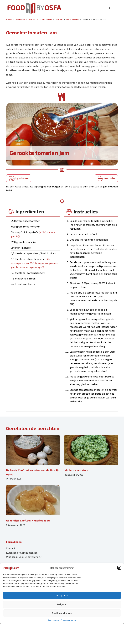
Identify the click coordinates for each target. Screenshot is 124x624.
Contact (10, 548)
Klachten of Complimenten (21, 552)
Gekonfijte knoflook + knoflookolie (28, 520)
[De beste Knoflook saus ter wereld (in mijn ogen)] (33, 450)
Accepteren (62, 595)
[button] (119, 567)
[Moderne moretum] (91, 450)
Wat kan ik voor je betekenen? (23, 556)
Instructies (109, 178)
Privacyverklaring (69, 620)
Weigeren (62, 604)
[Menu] (116, 8)
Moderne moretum (76, 470)
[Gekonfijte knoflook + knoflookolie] (33, 500)
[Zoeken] (110, 8)
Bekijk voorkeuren (62, 613)
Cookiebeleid (53, 620)
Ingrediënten (22, 178)
